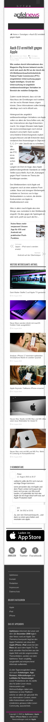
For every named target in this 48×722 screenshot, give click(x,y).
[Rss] (17, 6)
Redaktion (13, 583)
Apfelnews (13, 575)
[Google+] (20, 6)
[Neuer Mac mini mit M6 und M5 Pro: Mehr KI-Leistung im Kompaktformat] (28, 438)
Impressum (14, 587)
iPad (11, 611)
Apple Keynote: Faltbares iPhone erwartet (27, 388)
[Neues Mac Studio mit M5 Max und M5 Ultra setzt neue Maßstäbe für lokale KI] (28, 405)
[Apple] (30, 6)
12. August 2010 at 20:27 (26, 477)
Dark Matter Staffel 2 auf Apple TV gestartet (27, 292)
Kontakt (12, 579)
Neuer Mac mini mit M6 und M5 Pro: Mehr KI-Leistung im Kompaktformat (27, 452)
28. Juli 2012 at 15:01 (25, 511)
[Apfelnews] (26, 15)
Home (15, 34)
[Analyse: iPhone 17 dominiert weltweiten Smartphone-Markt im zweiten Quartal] (28, 342)
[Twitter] (26, 6)
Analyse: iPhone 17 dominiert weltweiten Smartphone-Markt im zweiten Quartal (26, 357)
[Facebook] (23, 6)
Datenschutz (14, 591)
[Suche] (38, 2)
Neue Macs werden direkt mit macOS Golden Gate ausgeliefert (25, 324)
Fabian (25, 56)
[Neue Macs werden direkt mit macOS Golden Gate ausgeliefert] (28, 310)
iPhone (12, 615)
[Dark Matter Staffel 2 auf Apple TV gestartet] (28, 279)
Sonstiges (24, 34)
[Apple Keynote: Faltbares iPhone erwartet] (28, 375)
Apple (17, 60)
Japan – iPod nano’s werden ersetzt (26, 246)
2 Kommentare (35, 58)
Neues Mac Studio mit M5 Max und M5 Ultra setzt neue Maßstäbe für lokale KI (28, 420)
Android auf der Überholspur (29, 254)
